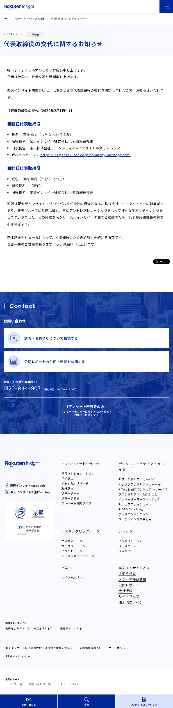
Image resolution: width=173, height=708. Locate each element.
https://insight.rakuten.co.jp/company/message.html (85, 154)
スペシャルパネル (73, 577)
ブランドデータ (71, 551)
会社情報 (125, 590)
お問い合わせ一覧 (40, 684)
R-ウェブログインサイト (135, 504)
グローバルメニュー (166, 6)
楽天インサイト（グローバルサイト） (29, 628)
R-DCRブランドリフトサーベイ (139, 484)
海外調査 (67, 488)
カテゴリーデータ (73, 546)
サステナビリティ (68, 684)
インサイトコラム (130, 541)
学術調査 (67, 478)
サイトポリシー (118, 648)
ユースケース (127, 546)
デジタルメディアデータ (77, 556)
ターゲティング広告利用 (135, 519)
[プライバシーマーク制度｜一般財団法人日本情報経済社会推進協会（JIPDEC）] (20, 513)
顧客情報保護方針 (91, 648)
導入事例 (124, 551)
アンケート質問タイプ (76, 503)
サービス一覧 (13, 684)
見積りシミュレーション (78, 473)
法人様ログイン (130, 602)
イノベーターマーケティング (139, 499)
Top (5, 18)
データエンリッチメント (135, 514)
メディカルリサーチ (74, 483)
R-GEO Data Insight (132, 509)
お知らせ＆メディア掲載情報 (29, 18)
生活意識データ (71, 541)
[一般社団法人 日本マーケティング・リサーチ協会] (29, 530)
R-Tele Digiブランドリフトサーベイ (142, 489)
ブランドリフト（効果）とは (138, 494)
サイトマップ (128, 596)
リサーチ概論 (70, 498)
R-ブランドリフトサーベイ (136, 479)
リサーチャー (70, 493)
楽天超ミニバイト (71, 628)
